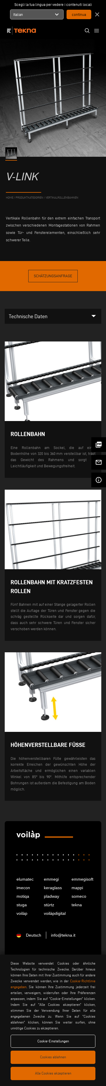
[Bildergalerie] (11, 153)
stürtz (49, 904)
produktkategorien (29, 197)
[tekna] (28, 835)
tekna (77, 904)
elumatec (25, 879)
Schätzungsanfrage (53, 276)
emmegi (51, 879)
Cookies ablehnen (53, 1057)
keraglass (53, 887)
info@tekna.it (63, 935)
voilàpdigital (53, 913)
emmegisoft (81, 879)
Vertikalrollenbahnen (62, 197)
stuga (21, 904)
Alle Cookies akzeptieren (53, 1073)
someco (79, 896)
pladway (51, 896)
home (9, 197)
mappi (77, 887)
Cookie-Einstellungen (53, 1041)
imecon (23, 887)
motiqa (22, 896)
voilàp (21, 913)
